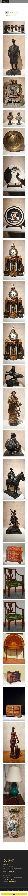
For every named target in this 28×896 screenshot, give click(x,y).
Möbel (11, 12)
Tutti (7, 12)
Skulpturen (14, 15)
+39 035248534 (12, 881)
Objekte (8, 15)
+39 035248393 (12, 872)
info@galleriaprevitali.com (13, 870)
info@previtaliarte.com (12, 879)
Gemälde (17, 12)
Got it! (14, 894)
